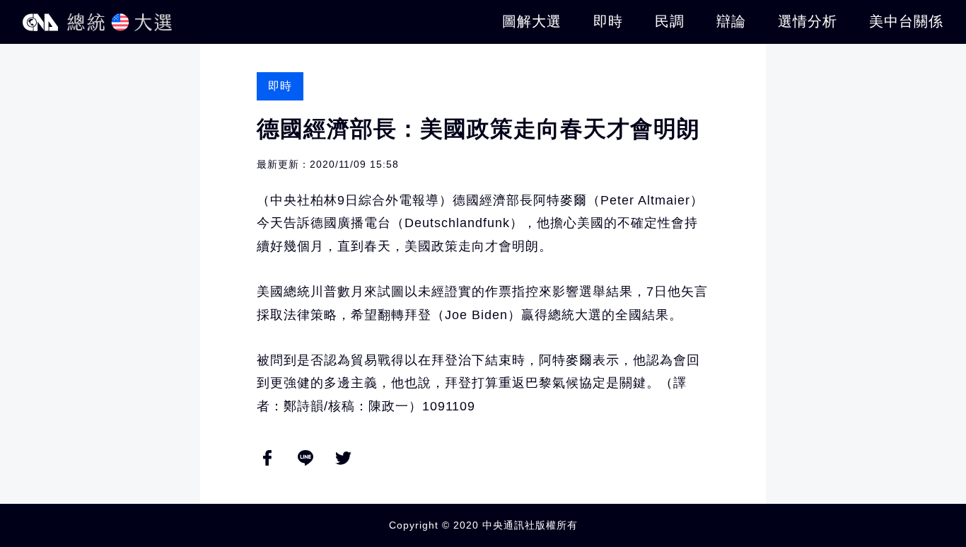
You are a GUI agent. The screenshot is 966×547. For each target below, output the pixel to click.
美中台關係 (906, 21)
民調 (670, 21)
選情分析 (807, 21)
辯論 (731, 21)
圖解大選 (531, 21)
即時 (608, 21)
